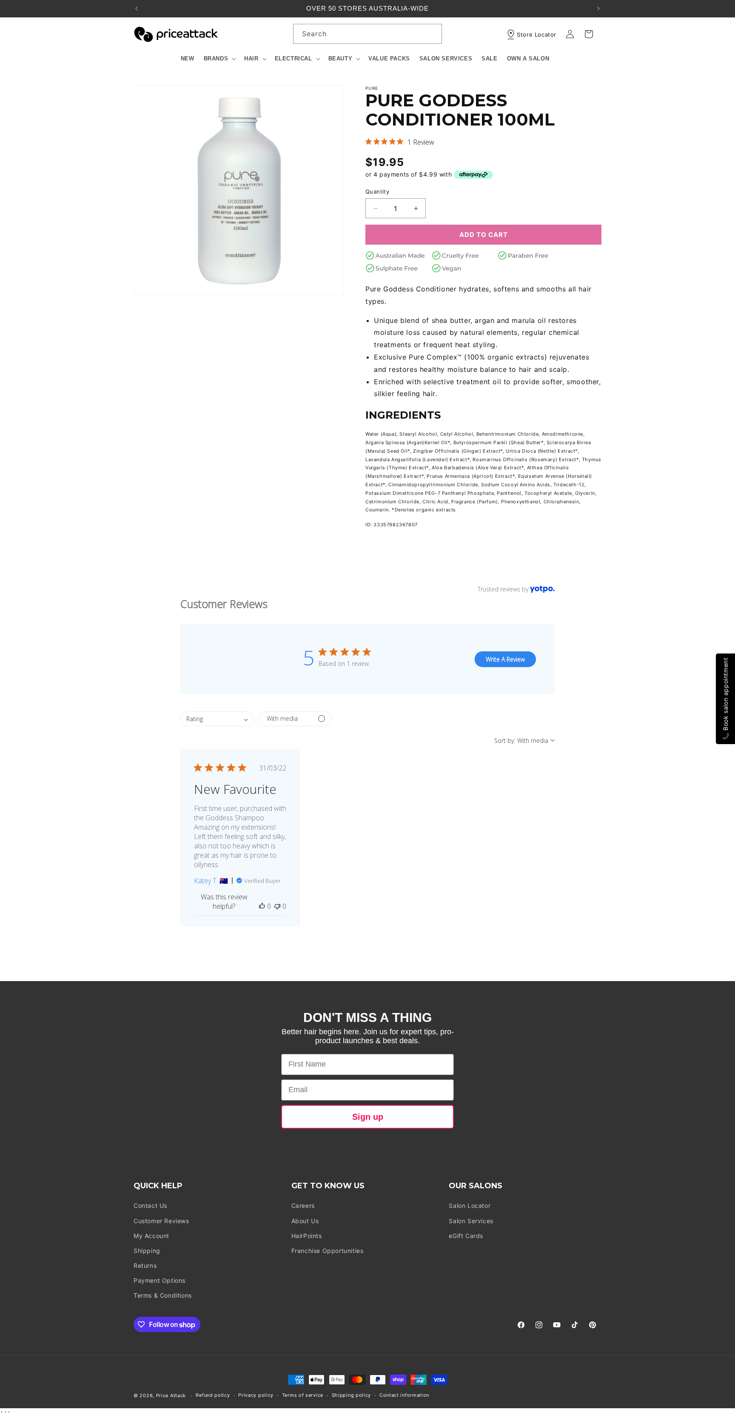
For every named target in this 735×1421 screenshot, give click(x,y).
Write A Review (505, 659)
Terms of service (302, 1395)
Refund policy (213, 1395)
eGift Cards (466, 1235)
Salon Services (471, 1220)
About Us (305, 1220)
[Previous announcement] (136, 8)
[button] (219, 59)
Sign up (367, 1116)
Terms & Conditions (163, 1295)
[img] (368, 141)
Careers (303, 1206)
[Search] (432, 33)
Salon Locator (469, 1206)
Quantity (377, 191)
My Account (151, 1235)
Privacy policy (255, 1395)
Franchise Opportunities (327, 1250)
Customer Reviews (161, 1220)
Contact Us (150, 1206)
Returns (145, 1265)
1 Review (420, 142)
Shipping (147, 1250)
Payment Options (159, 1280)
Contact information (404, 1395)
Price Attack (171, 1395)
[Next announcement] (598, 8)
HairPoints (306, 1235)
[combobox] (367, 33)
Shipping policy (351, 1395)
